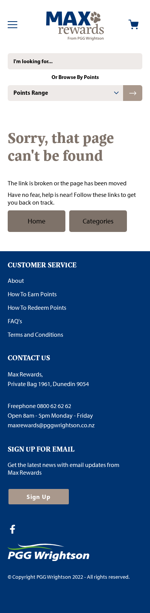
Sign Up (39, 496)
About (16, 280)
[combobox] (75, 61)
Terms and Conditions (35, 334)
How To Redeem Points (37, 307)
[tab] (65, 93)
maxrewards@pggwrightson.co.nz (51, 425)
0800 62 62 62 (54, 406)
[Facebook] (15, 530)
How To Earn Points (32, 294)
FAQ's (15, 321)
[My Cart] (133, 24)
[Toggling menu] (12, 24)
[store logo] (75, 24)
